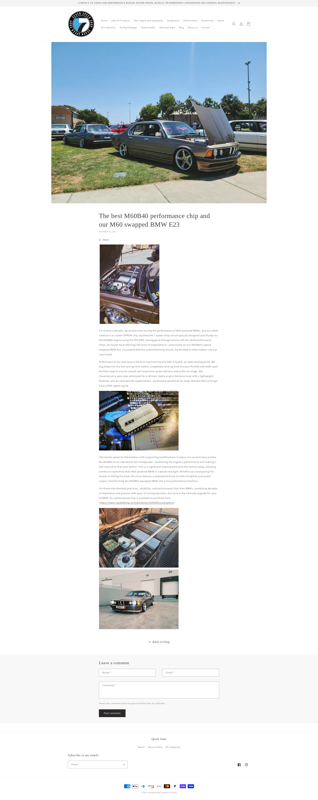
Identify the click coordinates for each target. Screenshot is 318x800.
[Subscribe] (123, 764)
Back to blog (161, 642)
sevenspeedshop (154, 792)
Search (141, 747)
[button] (234, 24)
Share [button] (106, 239)
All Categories (172, 747)
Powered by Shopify (169, 792)
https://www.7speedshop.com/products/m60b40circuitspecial (137, 502)
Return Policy (155, 747)
